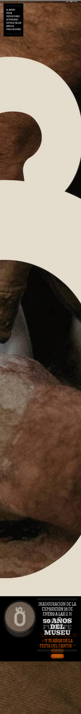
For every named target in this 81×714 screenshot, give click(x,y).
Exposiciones (13, 16)
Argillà (10, 26)
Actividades (12, 20)
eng (75, 2)
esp (71, 2)
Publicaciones (13, 29)
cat (67, 2)
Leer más (57, 656)
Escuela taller (13, 23)
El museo (10, 10)
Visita (9, 13)
